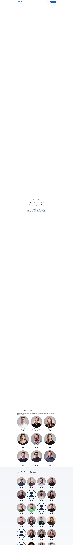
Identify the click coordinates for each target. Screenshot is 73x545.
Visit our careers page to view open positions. (27, 475)
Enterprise (32, 1)
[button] (28, 2)
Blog (35, 1)
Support (48, 1)
